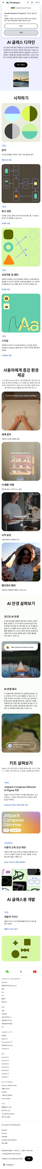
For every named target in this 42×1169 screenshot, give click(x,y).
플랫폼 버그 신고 (7, 1107)
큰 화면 (4, 1035)
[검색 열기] (28, 2)
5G (3, 1027)
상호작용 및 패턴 (10, 274)
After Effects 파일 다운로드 (15, 862)
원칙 (4, 150)
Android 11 (5, 1077)
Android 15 (5, 1064)
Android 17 (5, 1057)
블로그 (4, 999)
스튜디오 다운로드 (7, 1095)
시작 (21, 33)
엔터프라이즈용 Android (9, 986)
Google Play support (8, 1114)
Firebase (4, 1137)
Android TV (5, 1049)
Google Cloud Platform (9, 1140)
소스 (3, 992)
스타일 (5, 340)
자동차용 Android (7, 1045)
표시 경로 (6, 211)
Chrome (4, 1133)
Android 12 (5, 1074)
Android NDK (6, 1099)
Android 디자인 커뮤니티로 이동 (16, 805)
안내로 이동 (6, 224)
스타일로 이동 (7, 356)
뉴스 (3, 995)
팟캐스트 (4, 1002)
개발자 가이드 (11, 916)
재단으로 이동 (7, 160)
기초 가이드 (21, 65)
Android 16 (5, 1060)
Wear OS (4, 1039)
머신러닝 (4, 1014)
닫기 (21, 26)
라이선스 (17, 1150)
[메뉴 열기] (3, 2)
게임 (3, 1011)
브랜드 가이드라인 (27, 1150)
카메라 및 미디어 (7, 1020)
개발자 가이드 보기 (11, 929)
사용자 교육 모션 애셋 (15, 847)
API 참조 (4, 1092)
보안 (3, 989)
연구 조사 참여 (6, 1117)
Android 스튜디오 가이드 (9, 1085)
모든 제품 (4, 1143)
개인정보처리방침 (7, 1024)
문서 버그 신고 (6, 1110)
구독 (28, 1159)
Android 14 (5, 1067)
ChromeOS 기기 (7, 1042)
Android (4, 982)
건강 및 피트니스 (7, 1017)
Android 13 (5, 1070)
